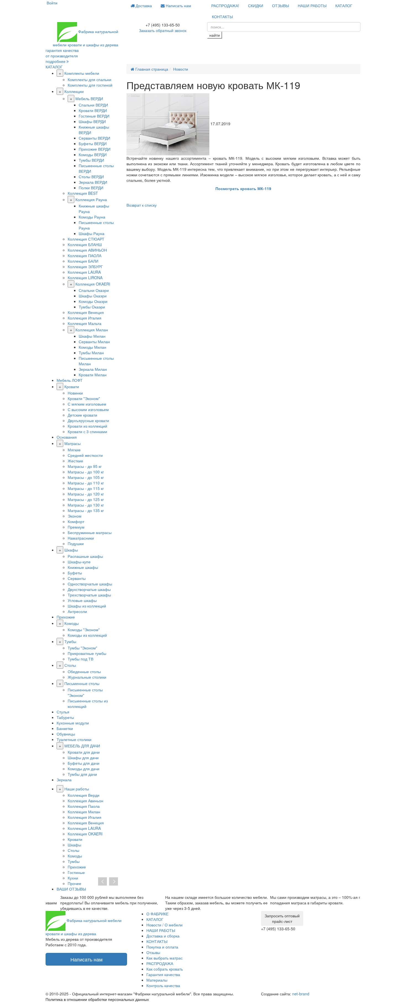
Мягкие (74, 449)
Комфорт (76, 521)
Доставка (143, 5)
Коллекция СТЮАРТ (86, 239)
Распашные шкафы (85, 556)
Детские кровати (82, 415)
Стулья (63, 712)
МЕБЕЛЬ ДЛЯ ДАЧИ (82, 745)
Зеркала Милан (93, 369)
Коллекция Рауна (91, 199)
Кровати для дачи (84, 752)
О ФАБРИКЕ (157, 913)
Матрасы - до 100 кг (86, 472)
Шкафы (71, 550)
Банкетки (65, 728)
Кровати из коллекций (87, 426)
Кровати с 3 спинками (87, 431)
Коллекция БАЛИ (83, 261)
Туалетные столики (74, 739)
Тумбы (70, 641)
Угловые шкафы (82, 600)
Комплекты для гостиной (90, 85)
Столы (70, 665)
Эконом (74, 516)
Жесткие (75, 460)
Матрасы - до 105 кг (86, 477)
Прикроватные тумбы (87, 653)
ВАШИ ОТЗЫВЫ (71, 889)
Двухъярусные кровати (88, 420)
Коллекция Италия (84, 318)
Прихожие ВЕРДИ (94, 149)
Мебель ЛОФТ (70, 380)
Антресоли (77, 611)
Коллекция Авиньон (85, 800)
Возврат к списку (141, 205)
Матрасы (72, 443)
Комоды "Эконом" (84, 629)
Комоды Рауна (92, 217)
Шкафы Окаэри (93, 296)
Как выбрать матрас (164, 958)
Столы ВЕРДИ (91, 176)
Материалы (156, 980)
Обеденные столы (84, 671)
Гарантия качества (163, 974)
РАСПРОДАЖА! (225, 5)
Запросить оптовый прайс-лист (282, 918)
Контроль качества (163, 985)
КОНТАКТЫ (222, 16)
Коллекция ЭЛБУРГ (85, 266)
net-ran (300, 993)
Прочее (74, 883)
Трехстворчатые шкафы (89, 595)
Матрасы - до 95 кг (85, 466)
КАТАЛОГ (343, 5)
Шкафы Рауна (91, 233)
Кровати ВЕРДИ (93, 110)
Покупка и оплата (162, 947)
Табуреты (65, 717)
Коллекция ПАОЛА (84, 255)
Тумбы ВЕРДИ (91, 160)
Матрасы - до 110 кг (86, 483)
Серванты (77, 578)
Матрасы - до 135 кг (86, 510)
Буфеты (75, 572)
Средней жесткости (85, 455)
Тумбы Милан (91, 352)
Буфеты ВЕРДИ (93, 143)
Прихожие (66, 617)
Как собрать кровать (164, 969)
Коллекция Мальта (84, 323)
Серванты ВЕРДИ (94, 138)
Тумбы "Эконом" (82, 648)
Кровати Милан (93, 374)
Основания (67, 437)
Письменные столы (81, 683)
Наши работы (76, 789)
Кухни (73, 878)
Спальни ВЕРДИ (93, 105)
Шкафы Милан (92, 336)
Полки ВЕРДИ (91, 187)
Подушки (76, 543)
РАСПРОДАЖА (159, 963)
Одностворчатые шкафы (90, 584)
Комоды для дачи (83, 768)
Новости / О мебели (164, 925)
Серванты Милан (94, 341)
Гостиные (76, 872)
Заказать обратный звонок (162, 30)
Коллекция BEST (83, 193)
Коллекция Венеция (86, 312)
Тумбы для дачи (82, 774)
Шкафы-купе (79, 561)
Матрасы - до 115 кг (86, 488)
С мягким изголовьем (87, 404)
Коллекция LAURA (84, 272)
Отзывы (153, 952)
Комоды (71, 623)
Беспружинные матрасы (90, 532)
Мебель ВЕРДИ (89, 98)
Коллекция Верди (83, 795)
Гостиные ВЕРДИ (94, 116)
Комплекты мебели (81, 73)
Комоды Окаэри (93, 301)
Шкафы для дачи (83, 757)
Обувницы (66, 734)
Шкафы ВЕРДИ (92, 121)
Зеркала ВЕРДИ (93, 182)
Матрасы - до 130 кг (86, 505)
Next (113, 881)
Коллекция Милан (91, 329)
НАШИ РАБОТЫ (312, 5)
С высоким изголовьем (88, 409)
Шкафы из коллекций (87, 606)
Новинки (75, 393)
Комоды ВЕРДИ (93, 154)
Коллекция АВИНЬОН (87, 250)
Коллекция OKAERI (92, 284)
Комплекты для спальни (89, 79)
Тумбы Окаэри (92, 307)
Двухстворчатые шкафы (89, 589)
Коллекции (74, 91)
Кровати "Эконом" (84, 398)
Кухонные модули (73, 723)
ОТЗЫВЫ (280, 5)
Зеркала (64, 779)
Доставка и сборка (163, 936)
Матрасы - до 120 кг (86, 494)
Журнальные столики (87, 677)
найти (214, 35)
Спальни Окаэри (94, 290)
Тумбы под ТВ (80, 659)
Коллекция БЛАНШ (85, 244)
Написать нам (178, 5)
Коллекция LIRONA (85, 277)
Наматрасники (81, 538)
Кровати (71, 386)
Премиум (76, 527)
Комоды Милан (92, 347)
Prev (102, 881)
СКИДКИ (255, 5)
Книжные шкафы (83, 567)
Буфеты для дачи (83, 763)
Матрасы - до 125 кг (86, 499)
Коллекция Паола (84, 806)
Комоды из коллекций (87, 635)
